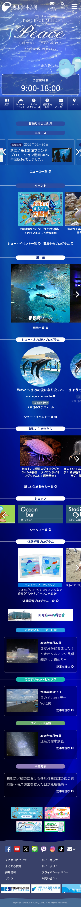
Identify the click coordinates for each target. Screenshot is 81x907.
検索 (63, 7)
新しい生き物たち (40, 429)
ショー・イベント (20, 105)
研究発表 (40, 766)
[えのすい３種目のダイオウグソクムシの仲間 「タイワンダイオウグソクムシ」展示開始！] (40, 450)
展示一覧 (39, 327)
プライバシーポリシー (55, 872)
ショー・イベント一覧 (22, 243)
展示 (6, 104)
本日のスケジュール (42, 407)
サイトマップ (50, 860)
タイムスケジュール (33, 105)
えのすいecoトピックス (40, 679)
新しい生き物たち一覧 (38, 486)
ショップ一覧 (38, 529)
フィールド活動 (40, 723)
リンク (9, 878)
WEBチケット (52, 9)
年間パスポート (60, 105)
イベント (40, 185)
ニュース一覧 (38, 171)
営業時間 (42, 80)
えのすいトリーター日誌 (41, 630)
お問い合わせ (50, 878)
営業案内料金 (47, 105)
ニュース (40, 133)
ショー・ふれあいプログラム (41, 340)
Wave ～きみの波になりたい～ (40, 392)
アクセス (74, 104)
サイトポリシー (51, 866)
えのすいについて (16, 860)
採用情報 (10, 872)
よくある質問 (13, 866)
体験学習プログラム (40, 542)
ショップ (40, 498)
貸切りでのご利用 (40, 123)
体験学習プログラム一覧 (38, 601)
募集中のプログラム (56, 243)
